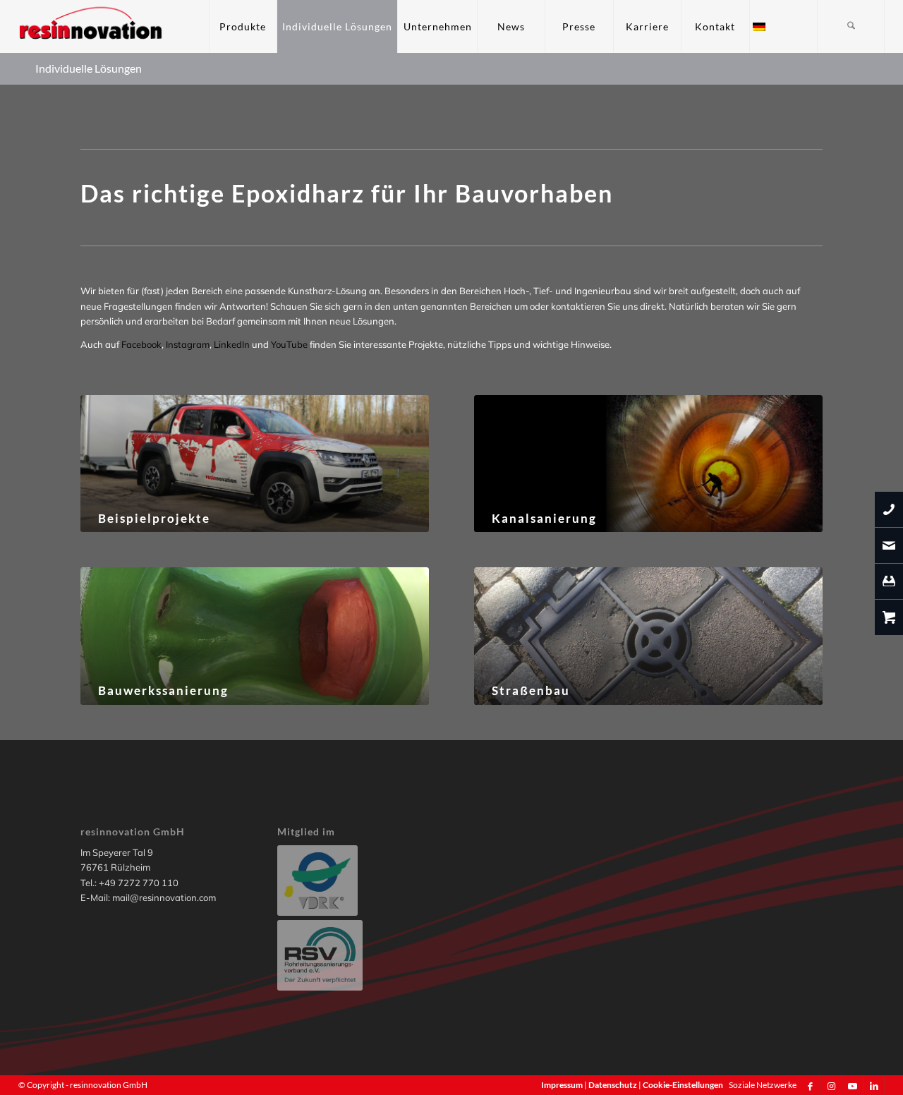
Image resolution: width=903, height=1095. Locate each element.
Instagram (188, 344)
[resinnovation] (91, 26)
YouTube (289, 344)
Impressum (562, 1084)
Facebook (141, 344)
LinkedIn (232, 344)
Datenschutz (613, 1084)
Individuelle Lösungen (88, 68)
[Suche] (851, 26)
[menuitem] (243, 26)
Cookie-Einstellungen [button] (683, 1084)
